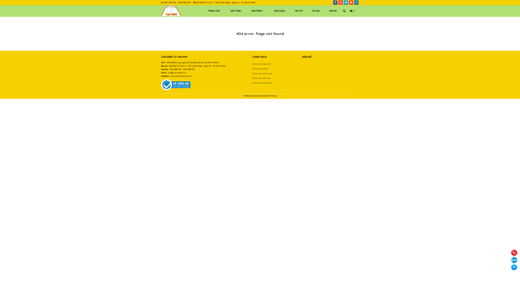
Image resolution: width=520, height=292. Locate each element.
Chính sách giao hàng (262, 73)
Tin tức (299, 11)
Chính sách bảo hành (261, 64)
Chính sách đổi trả (260, 68)
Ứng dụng (279, 11)
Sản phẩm (257, 11)
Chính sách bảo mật (261, 78)
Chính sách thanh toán (262, 83)
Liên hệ (333, 11)
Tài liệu (316, 11)
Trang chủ (214, 11)
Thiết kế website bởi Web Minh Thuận (260, 96)
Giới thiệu (235, 11)
